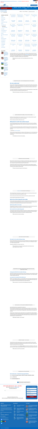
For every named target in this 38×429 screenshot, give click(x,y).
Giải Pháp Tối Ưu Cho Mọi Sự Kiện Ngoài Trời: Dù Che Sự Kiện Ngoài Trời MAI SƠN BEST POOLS (33, 422)
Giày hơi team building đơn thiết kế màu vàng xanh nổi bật (34, 31)
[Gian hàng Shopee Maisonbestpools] (36, 2)
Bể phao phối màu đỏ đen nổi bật (27, 21)
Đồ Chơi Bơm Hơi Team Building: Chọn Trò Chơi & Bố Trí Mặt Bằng (6, 64)
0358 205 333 (16, 387)
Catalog (28, 7)
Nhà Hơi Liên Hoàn (3, 38)
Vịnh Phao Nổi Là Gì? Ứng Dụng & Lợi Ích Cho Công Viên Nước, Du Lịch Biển (6, 69)
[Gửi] (28, 5)
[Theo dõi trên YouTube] (37, 0)
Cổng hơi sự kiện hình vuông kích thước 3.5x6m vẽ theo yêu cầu (13, 40)
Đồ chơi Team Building (17, 130)
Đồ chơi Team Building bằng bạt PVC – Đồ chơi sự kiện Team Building (13, 31)
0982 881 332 (6, 414)
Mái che (2, 33)
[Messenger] (1, 423)
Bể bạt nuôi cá (3, 17)
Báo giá (2, 16)
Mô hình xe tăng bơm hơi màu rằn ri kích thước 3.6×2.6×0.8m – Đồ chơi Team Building (27, 40)
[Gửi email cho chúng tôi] (36, 0)
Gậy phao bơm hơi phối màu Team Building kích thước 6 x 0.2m (20, 50)
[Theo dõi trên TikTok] (34, 0)
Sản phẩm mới (3, 41)
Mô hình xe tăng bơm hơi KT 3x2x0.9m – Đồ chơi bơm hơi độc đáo (34, 40)
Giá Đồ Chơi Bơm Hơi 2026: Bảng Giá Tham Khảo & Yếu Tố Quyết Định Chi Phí (6, 54)
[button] (6, 8)
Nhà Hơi (2, 37)
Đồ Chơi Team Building (4, 27)
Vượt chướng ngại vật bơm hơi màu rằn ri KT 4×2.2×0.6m (13, 50)
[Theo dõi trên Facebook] (33, 0)
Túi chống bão (3, 44)
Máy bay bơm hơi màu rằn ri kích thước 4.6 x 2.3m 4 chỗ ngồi (27, 50)
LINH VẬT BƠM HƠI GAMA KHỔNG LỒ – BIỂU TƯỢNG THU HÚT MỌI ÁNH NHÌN (13, 21)
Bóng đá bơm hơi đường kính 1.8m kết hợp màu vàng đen (20, 31)
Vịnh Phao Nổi (3, 47)
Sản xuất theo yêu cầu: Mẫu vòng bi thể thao (34, 21)
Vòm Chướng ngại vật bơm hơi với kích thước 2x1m (34, 50)
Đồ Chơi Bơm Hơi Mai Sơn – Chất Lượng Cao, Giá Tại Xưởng (6, 74)
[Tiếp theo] (29, 382)
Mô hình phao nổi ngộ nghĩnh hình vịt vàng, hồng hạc (20, 40)
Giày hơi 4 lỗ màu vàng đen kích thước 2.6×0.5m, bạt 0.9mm (27, 31)
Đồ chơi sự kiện (4, 26)
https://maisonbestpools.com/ (5, 419)
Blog (31, 7)
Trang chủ (15, 7)
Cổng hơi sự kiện (19, 190)
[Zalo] (1, 419)
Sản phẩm (23, 7)
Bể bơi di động (3, 19)
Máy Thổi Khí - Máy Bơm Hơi (4, 35)
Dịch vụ (2, 23)
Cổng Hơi (2, 20)
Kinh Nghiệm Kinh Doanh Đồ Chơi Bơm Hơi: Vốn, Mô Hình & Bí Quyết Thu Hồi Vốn (6, 59)
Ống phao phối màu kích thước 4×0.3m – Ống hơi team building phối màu (20, 21)
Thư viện (35, 7)
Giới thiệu (19, 7)
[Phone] (1, 421)
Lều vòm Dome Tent (4, 30)
